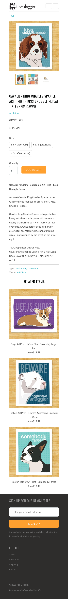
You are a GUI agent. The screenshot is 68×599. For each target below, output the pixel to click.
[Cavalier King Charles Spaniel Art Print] (34, 46)
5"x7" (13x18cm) (19, 144)
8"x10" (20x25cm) (42, 144)
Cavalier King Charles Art (26, 268)
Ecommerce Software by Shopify (25, 590)
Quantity (13, 163)
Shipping (13, 564)
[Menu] (49, 6)
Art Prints (14, 113)
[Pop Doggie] (22, 6)
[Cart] (56, 6)
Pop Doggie (22, 585)
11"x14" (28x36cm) (20, 153)
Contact (13, 569)
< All (11, 16)
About (12, 554)
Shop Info (14, 559)
